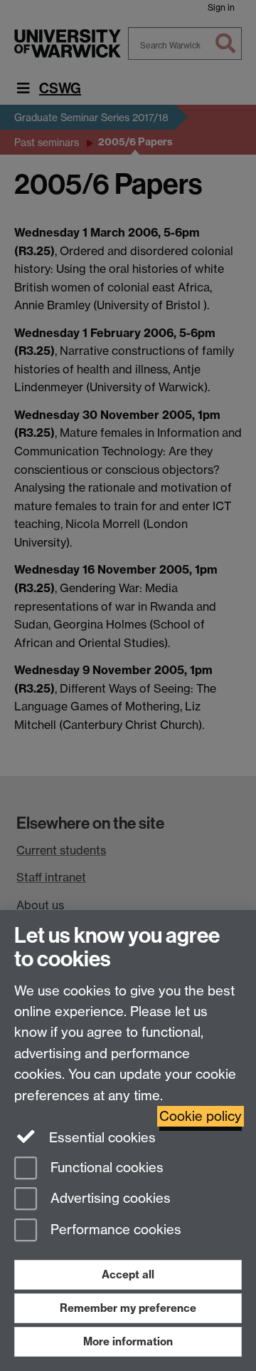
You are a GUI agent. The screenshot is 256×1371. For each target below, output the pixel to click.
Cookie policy (200, 1116)
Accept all (128, 1274)
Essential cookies (101, 1137)
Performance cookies (114, 1230)
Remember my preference (128, 1308)
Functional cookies (105, 1167)
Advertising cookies (109, 1199)
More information (128, 1341)
